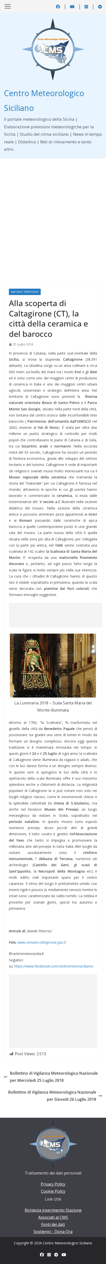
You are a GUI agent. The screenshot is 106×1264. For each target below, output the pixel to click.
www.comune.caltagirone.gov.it (42, 942)
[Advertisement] (53, 214)
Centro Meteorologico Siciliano (67, 1243)
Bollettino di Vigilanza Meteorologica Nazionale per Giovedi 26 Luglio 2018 (52, 1095)
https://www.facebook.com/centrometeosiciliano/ (53, 966)
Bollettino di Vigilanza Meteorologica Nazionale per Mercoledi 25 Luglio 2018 (54, 1077)
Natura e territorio (25, 292)
